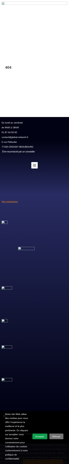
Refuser (56, 436)
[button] (34, 48)
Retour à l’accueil (13, 95)
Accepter (39, 436)
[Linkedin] (63, 188)
